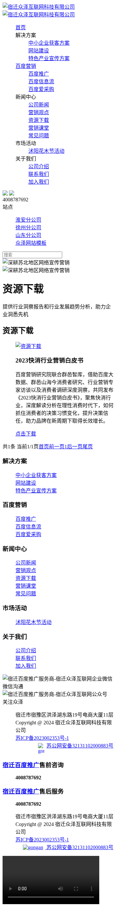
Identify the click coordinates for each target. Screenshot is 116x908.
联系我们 (38, 174)
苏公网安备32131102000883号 (79, 745)
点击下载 (25, 433)
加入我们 (38, 182)
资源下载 (38, 120)
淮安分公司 (28, 220)
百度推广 (38, 74)
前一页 (56, 446)
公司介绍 (38, 166)
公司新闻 (38, 104)
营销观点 (38, 112)
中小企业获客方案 (49, 43)
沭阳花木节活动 (46, 151)
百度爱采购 (41, 89)
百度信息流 (41, 81)
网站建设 (38, 50)
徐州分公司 (28, 227)
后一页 (74, 446)
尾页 (87, 446)
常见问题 (38, 135)
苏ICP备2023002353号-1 (42, 738)
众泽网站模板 (30, 243)
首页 (44, 446)
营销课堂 (38, 128)
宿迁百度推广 (21, 765)
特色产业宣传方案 (49, 58)
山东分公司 (28, 235)
